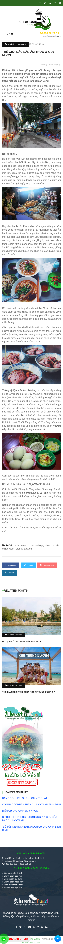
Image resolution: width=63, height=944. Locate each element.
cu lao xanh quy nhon (39, 545)
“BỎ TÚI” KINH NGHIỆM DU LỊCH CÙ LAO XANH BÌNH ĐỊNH (31, 828)
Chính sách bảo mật (13, 876)
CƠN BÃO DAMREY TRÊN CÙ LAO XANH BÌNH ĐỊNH (31, 804)
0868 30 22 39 (50, 33)
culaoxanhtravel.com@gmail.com (20, 861)
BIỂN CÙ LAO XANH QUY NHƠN (20, 811)
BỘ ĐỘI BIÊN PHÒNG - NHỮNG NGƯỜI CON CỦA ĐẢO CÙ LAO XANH (29, 819)
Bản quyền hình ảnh (13, 873)
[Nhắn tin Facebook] (58, 939)
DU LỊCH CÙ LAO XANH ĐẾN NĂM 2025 (21, 641)
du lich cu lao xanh (17, 44)
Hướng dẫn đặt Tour (13, 887)
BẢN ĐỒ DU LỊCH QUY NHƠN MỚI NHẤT (24, 798)
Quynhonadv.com (31, 942)
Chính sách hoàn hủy (13, 882)
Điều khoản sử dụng (13, 879)
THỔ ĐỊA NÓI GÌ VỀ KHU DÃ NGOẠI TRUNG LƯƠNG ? (28, 692)
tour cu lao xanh (24, 548)
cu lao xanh (20, 545)
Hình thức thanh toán (13, 885)
